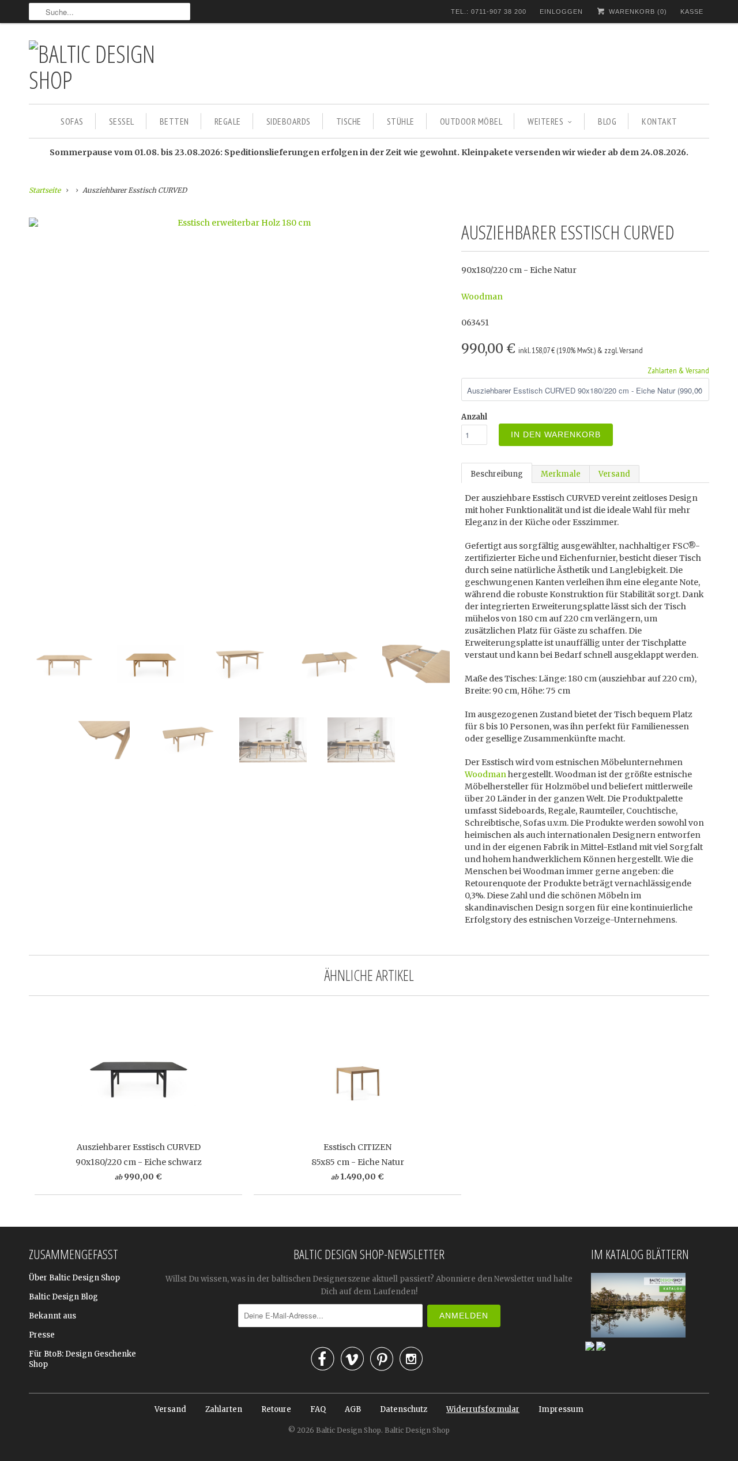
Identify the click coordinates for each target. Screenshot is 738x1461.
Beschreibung (496, 474)
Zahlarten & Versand (678, 370)
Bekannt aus (52, 1316)
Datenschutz (403, 1409)
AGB (353, 1409)
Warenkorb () (637, 11)
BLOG (607, 121)
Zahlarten (223, 1409)
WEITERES (545, 121)
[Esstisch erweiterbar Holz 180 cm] (239, 223)
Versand (614, 474)
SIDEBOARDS (288, 121)
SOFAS (72, 121)
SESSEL (121, 121)
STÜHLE (401, 121)
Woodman (482, 296)
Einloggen (561, 11)
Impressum (561, 1409)
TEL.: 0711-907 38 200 (488, 11)
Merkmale (561, 474)
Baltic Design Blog (63, 1297)
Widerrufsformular (482, 1409)
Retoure (276, 1409)
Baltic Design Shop (348, 1430)
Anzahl (474, 417)
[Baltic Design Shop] (109, 66)
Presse (42, 1335)
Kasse (691, 11)
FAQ (318, 1409)
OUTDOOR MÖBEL (471, 121)
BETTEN (174, 121)
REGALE (227, 121)
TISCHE (349, 121)
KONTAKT (659, 121)
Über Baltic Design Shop (74, 1278)
